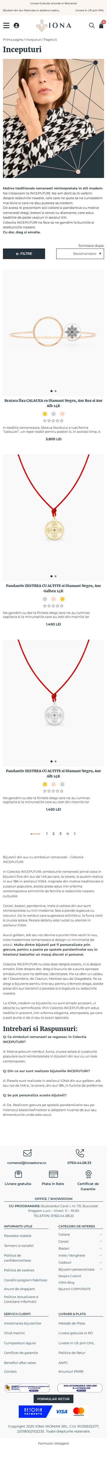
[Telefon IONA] (80, 1154)
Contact (10, 1371)
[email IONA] (27, 1154)
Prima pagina (13, 39)
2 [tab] (55, 391)
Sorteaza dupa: (91, 245)
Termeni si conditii (19, 1246)
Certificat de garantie (21, 1353)
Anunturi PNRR (70, 1371)
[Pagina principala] (53, 25)
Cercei (63, 1241)
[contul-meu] (16, 25)
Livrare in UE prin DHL (76, 1343)
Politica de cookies (19, 1270)
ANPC (63, 1363)
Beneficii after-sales (20, 1363)
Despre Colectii (69, 1276)
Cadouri (64, 1262)
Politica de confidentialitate (17, 1257)
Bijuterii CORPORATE (74, 1289)
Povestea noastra (17, 1236)
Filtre (25, 253)
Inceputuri (33, 39)
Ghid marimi (14, 1333)
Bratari (63, 1248)
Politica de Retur (71, 1353)
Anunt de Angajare (19, 1289)
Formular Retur (53, 1399)
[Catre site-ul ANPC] (27, 1388)
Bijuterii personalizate (76, 1269)
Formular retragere (53, 1443)
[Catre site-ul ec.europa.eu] (79, 1388)
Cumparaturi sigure (20, 1343)
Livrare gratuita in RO (75, 1333)
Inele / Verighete (71, 1255)
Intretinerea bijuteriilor (22, 1323)
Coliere (64, 1234)
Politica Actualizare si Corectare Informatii (21, 1299)
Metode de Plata (71, 1323)
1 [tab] (52, 391)
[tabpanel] (53, 332)
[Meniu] (6, 25)
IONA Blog (66, 1282)
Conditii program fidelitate (25, 1280)
